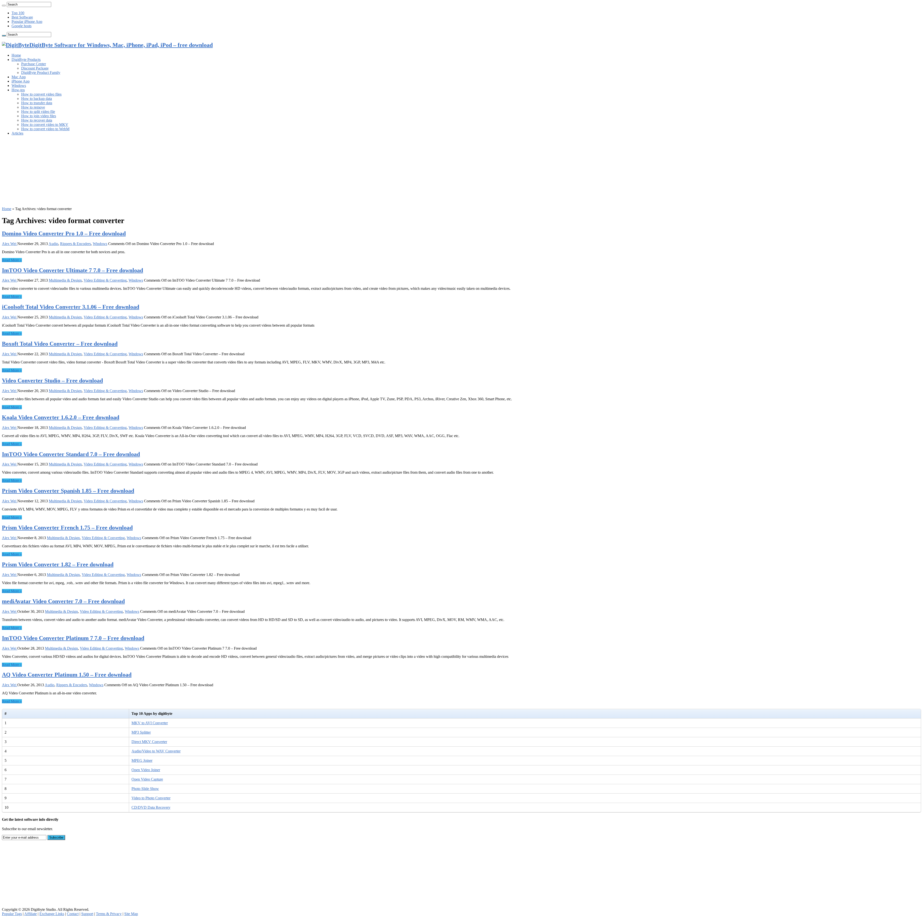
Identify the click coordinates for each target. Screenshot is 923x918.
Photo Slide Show (145, 789)
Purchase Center (33, 64)
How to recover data (36, 120)
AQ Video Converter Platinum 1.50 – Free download (66, 675)
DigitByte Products (26, 60)
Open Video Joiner (145, 770)
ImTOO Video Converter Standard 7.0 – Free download (71, 454)
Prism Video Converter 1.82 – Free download (57, 564)
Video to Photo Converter (150, 798)
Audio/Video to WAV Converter (156, 751)
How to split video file (38, 112)
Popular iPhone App (27, 21)
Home (16, 55)
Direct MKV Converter (149, 742)
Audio (53, 244)
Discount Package (35, 68)
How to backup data (36, 99)
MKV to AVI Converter (149, 723)
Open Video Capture (147, 779)
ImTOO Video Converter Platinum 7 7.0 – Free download (73, 638)
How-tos (18, 90)
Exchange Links (51, 914)
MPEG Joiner (141, 760)
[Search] (4, 5)
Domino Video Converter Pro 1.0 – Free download (64, 233)
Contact (73, 914)
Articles (17, 133)
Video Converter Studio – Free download (52, 380)
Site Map (131, 914)
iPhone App (21, 81)
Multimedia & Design (65, 280)
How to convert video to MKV (44, 125)
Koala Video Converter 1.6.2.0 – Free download (60, 417)
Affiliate (30, 914)
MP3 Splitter (141, 732)
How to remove (33, 107)
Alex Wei (9, 244)
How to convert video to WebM (45, 129)
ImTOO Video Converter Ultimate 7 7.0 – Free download (72, 270)
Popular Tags (12, 914)
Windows (19, 86)
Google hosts (21, 26)
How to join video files (38, 116)
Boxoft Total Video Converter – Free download (60, 344)
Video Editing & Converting (105, 280)
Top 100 (18, 13)
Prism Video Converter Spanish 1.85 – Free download (68, 491)
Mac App (19, 77)
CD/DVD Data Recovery (150, 807)
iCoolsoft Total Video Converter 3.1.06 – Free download (70, 307)
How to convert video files (41, 94)
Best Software (22, 17)
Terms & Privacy (109, 914)
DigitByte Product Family (40, 73)
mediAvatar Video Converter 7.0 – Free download (63, 601)
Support (87, 914)
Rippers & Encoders (75, 244)
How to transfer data (36, 103)
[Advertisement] (146, 173)
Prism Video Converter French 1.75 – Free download (67, 527)
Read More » (12, 260)
